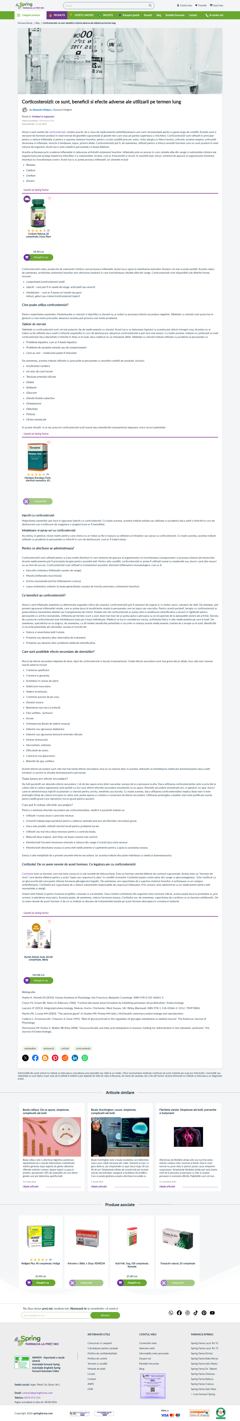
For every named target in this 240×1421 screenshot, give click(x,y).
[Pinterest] (55, 1058)
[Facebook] (35, 1058)
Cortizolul (27, 873)
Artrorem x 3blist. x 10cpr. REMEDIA (86, 1263)
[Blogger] (45, 1058)
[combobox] (108, 5)
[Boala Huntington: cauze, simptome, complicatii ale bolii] (120, 1137)
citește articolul (30, 1186)
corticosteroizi (57, 131)
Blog (37, 23)
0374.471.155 (32, 1397)
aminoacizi (48, 1048)
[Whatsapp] (84, 1058)
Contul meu (186, 5)
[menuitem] (57, 15)
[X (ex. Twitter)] (25, 1058)
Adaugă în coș (42, 1282)
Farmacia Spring (25, 23)
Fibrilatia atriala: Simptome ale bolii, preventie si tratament (187, 1111)
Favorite (202, 5)
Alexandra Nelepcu (42, 109)
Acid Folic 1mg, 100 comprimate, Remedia (132, 1265)
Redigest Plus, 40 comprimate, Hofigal (40, 1263)
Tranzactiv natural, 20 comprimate (177, 1263)
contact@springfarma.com (37, 1392)
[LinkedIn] (75, 1058)
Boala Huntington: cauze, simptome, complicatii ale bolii (113, 1111)
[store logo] (38, 6)
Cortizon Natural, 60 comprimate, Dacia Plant (38, 235)
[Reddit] (65, 1058)
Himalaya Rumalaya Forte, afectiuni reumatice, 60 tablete (38, 479)
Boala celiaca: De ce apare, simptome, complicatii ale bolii (46, 1111)
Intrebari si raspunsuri (43, 116)
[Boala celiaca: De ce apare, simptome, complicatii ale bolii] (52, 1137)
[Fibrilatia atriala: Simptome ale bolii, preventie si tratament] (188, 1137)
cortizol (65, 1048)
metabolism (30, 1048)
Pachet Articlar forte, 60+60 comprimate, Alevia (38, 958)
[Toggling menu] (31, 15)
